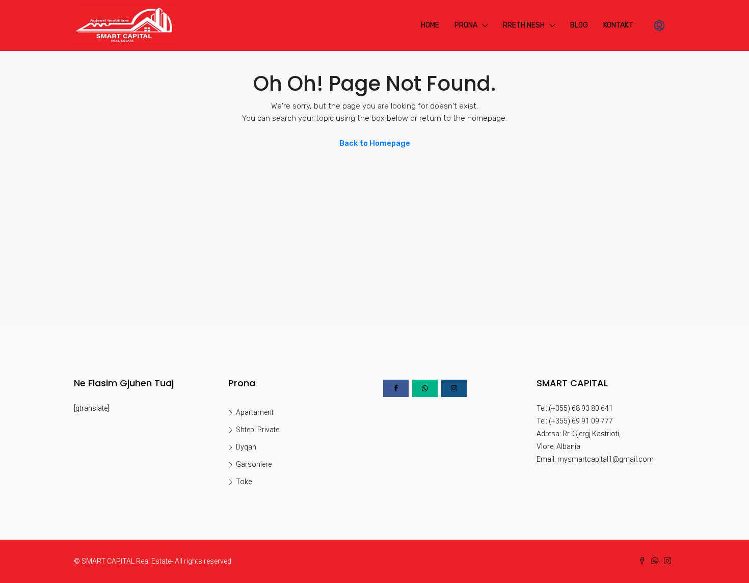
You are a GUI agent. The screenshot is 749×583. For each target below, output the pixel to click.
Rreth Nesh (524, 25)
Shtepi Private (257, 430)
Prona (465, 25)
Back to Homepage (374, 143)
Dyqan (246, 447)
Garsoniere (254, 464)
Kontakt (618, 25)
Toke (244, 482)
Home (430, 25)
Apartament (255, 412)
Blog (579, 25)
